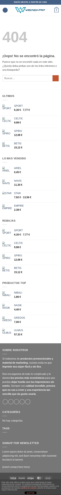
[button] (5, 10)
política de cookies (29, 488)
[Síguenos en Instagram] (10, 401)
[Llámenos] (22, 401)
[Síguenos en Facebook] (5, 401)
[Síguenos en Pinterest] (27, 401)
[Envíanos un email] (16, 401)
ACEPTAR (30, 493)
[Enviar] (56, 78)
